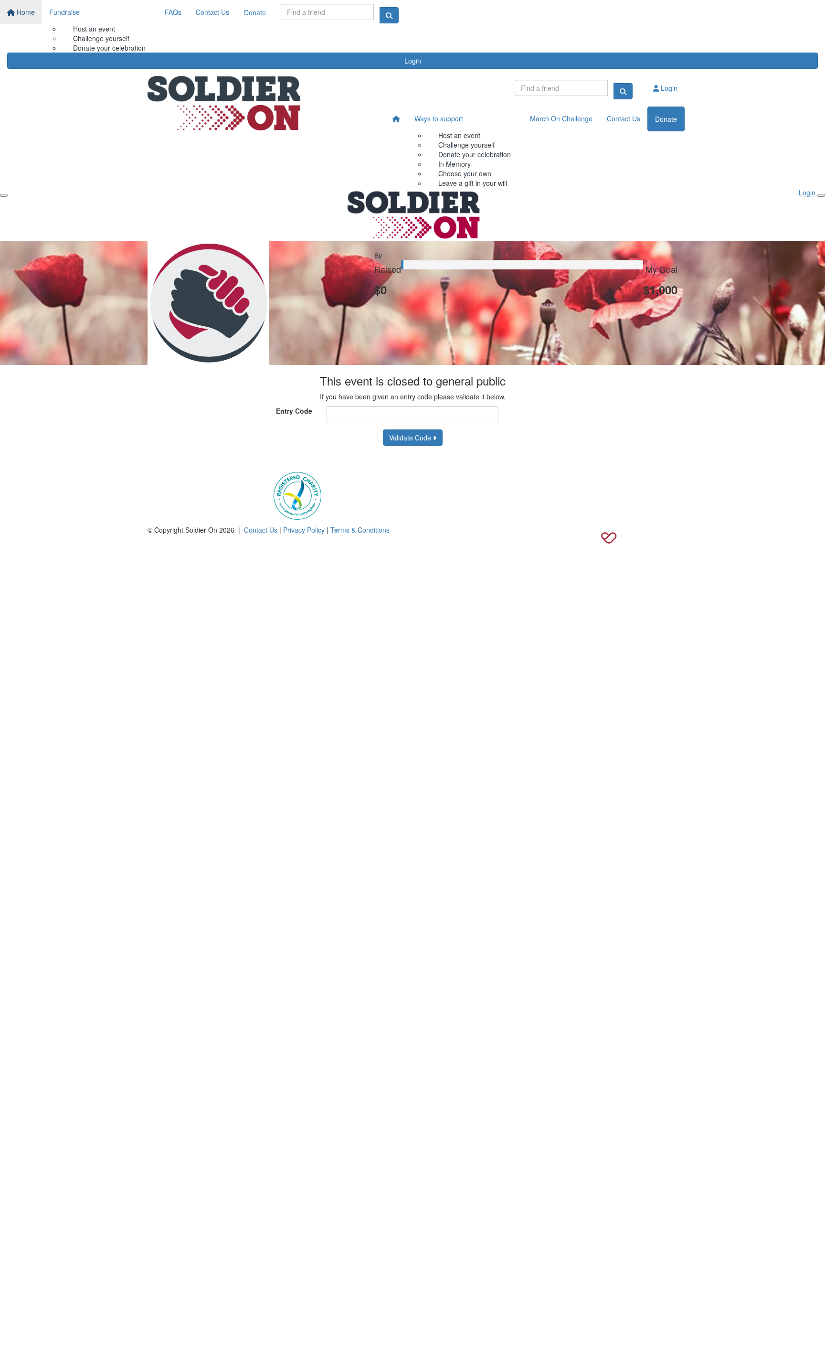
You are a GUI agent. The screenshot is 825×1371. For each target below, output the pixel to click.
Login (412, 60)
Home (25, 12)
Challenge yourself (101, 38)
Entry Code (294, 411)
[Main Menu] (4, 195)
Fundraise (64, 12)
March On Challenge (561, 118)
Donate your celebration (474, 154)
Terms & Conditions (360, 530)
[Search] (389, 15)
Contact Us (212, 12)
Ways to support (438, 118)
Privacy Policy (304, 530)
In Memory (454, 164)
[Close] (821, 195)
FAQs (173, 12)
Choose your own (464, 173)
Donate (255, 12)
